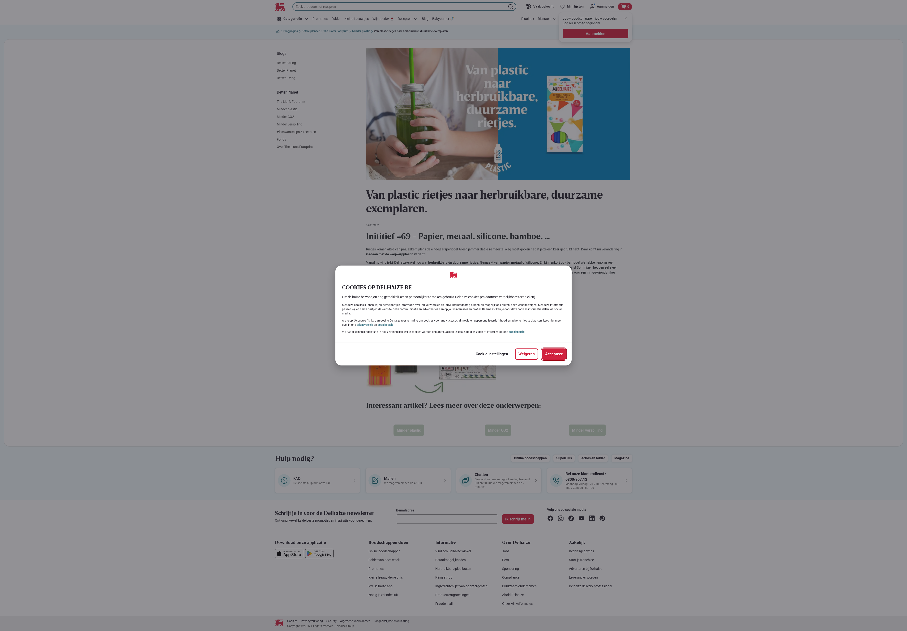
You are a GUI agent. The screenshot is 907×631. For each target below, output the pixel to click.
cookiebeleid (386, 324)
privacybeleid (365, 324)
